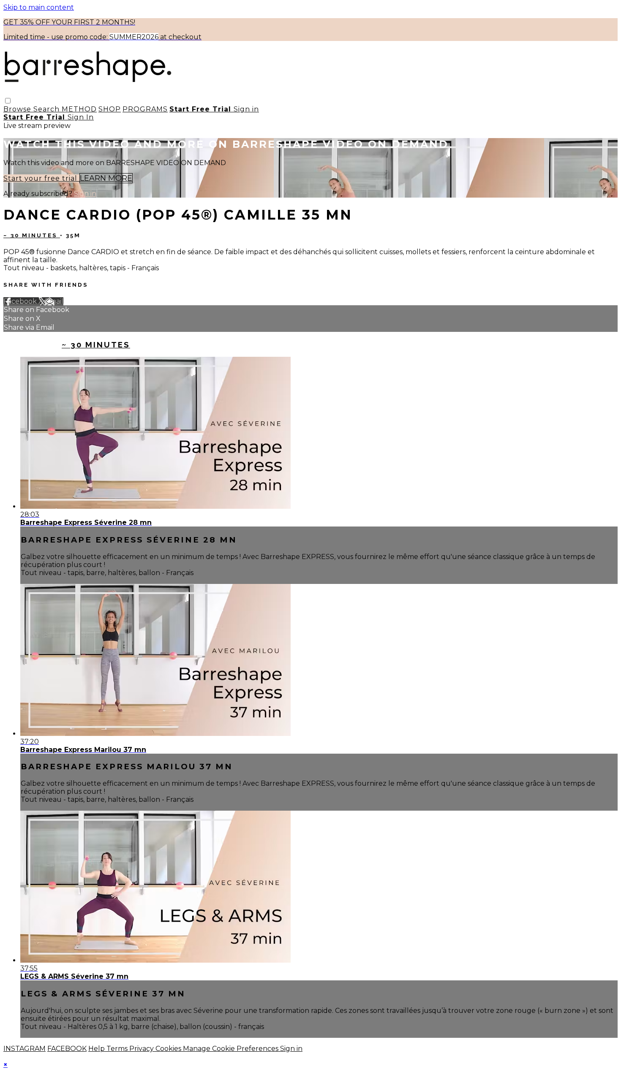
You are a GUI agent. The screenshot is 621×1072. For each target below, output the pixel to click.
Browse (18, 109)
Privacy (142, 1049)
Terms (117, 1049)
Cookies (169, 1049)
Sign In (81, 117)
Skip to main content (38, 7)
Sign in (246, 109)
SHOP (109, 109)
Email (54, 301)
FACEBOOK (67, 1049)
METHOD (79, 109)
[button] (8, 100)
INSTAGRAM (24, 1049)
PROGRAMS (145, 109)
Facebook (20, 301)
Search (47, 109)
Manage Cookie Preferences (231, 1049)
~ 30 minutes (31, 235)
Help (97, 1049)
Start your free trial (41, 178)
